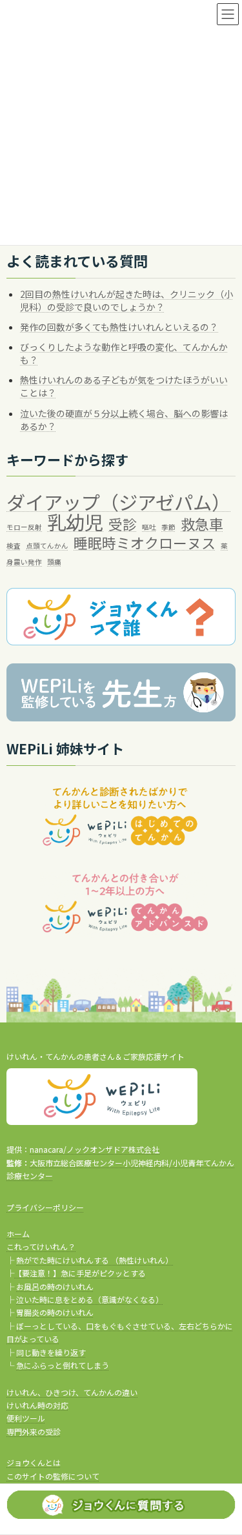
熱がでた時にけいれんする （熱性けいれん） (94, 1260)
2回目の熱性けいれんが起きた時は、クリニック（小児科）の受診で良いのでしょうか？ (126, 300)
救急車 (202, 525)
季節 (168, 528)
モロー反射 (24, 528)
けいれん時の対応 (37, 1405)
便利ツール (25, 1418)
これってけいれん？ (41, 1246)
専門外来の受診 (33, 1430)
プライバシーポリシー (45, 1206)
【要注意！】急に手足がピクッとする (80, 1272)
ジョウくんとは (33, 1462)
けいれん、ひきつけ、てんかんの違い (71, 1391)
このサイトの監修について (52, 1475)
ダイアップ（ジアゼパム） (118, 503)
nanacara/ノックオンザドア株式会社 (94, 1149)
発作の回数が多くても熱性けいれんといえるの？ (119, 326)
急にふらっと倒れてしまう (62, 1365)
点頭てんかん (47, 546)
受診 (122, 525)
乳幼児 (75, 523)
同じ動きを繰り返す (51, 1351)
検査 (13, 546)
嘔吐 (149, 528)
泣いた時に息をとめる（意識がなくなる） (89, 1299)
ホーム (18, 1233)
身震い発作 (24, 562)
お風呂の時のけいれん (55, 1285)
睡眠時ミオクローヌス (145, 543)
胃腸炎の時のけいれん (55, 1312)
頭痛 (54, 562)
